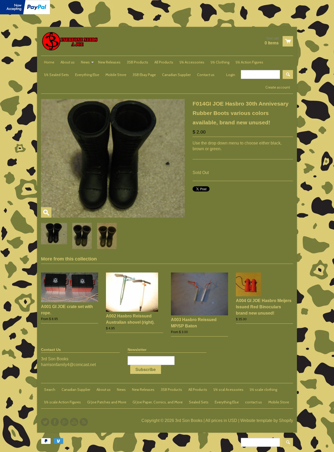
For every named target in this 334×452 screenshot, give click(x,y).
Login (230, 74)
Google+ (8, 18)
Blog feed (84, 422)
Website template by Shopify (266, 420)
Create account (277, 87)
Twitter (45, 422)
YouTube (74, 422)
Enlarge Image (46, 212)
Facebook (55, 422)
